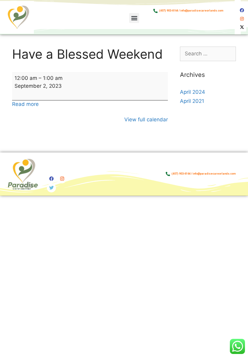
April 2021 (192, 101)
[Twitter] (51, 187)
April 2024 (192, 92)
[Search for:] (208, 54)
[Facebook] (242, 10)
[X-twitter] (242, 27)
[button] (134, 18)
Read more (25, 104)
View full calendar (146, 119)
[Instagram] (242, 19)
